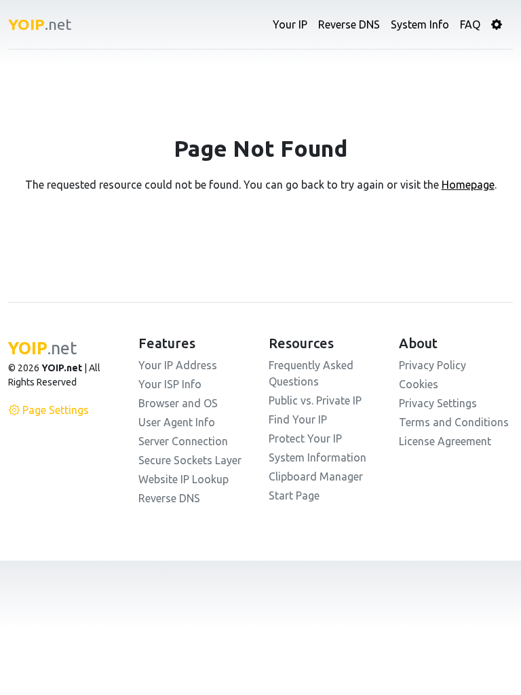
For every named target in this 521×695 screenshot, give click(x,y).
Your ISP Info (169, 384)
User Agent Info (176, 422)
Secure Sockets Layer (190, 460)
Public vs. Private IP (315, 400)
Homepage (468, 185)
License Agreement (445, 441)
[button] (496, 24)
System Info (420, 24)
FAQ (470, 24)
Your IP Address (177, 365)
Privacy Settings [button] (438, 403)
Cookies (418, 384)
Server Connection (183, 441)
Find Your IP (298, 419)
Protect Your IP (305, 438)
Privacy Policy (432, 365)
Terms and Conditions (454, 422)
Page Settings (55, 410)
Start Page (294, 495)
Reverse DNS (349, 24)
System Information (317, 457)
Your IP (290, 24)
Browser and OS (178, 403)
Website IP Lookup (183, 479)
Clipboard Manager (316, 476)
